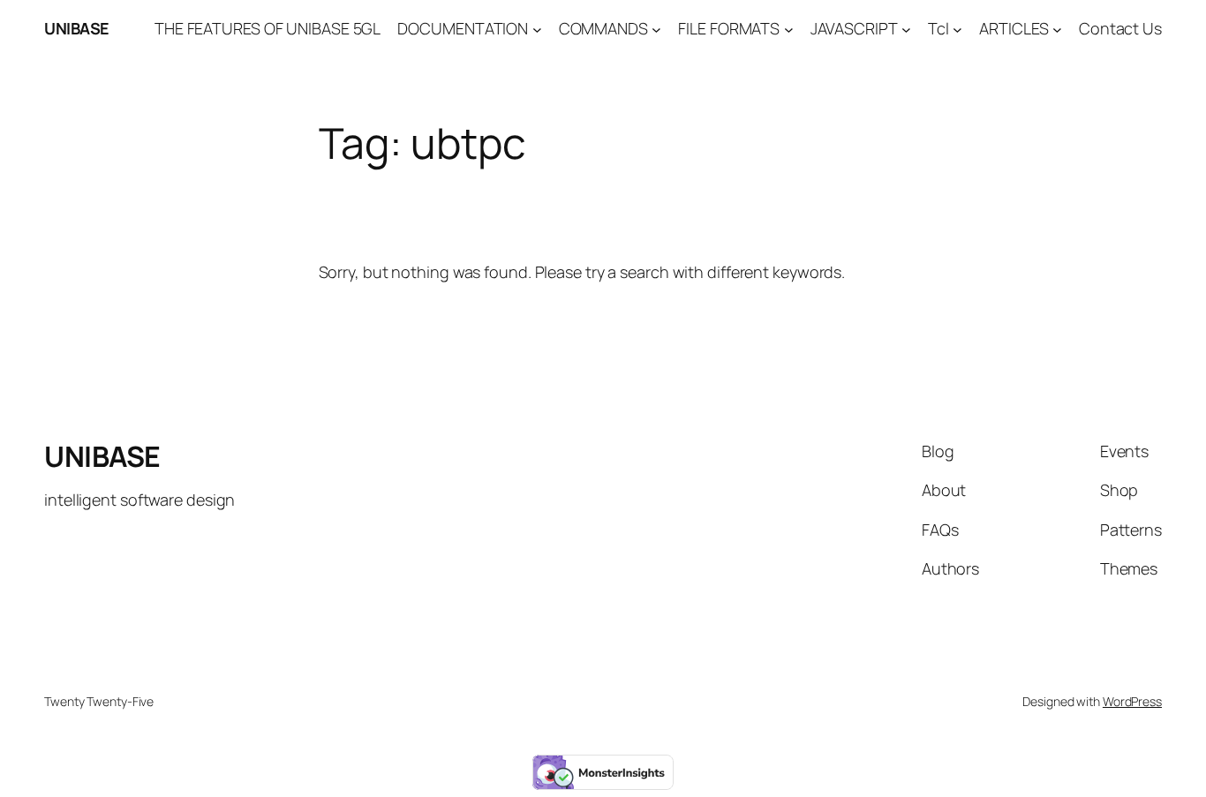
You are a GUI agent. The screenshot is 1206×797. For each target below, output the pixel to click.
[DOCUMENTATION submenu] (537, 29)
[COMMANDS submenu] (656, 29)
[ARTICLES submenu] (1057, 29)
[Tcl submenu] (957, 29)
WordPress (1132, 701)
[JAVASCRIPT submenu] (906, 29)
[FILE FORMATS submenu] (789, 29)
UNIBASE (76, 28)
